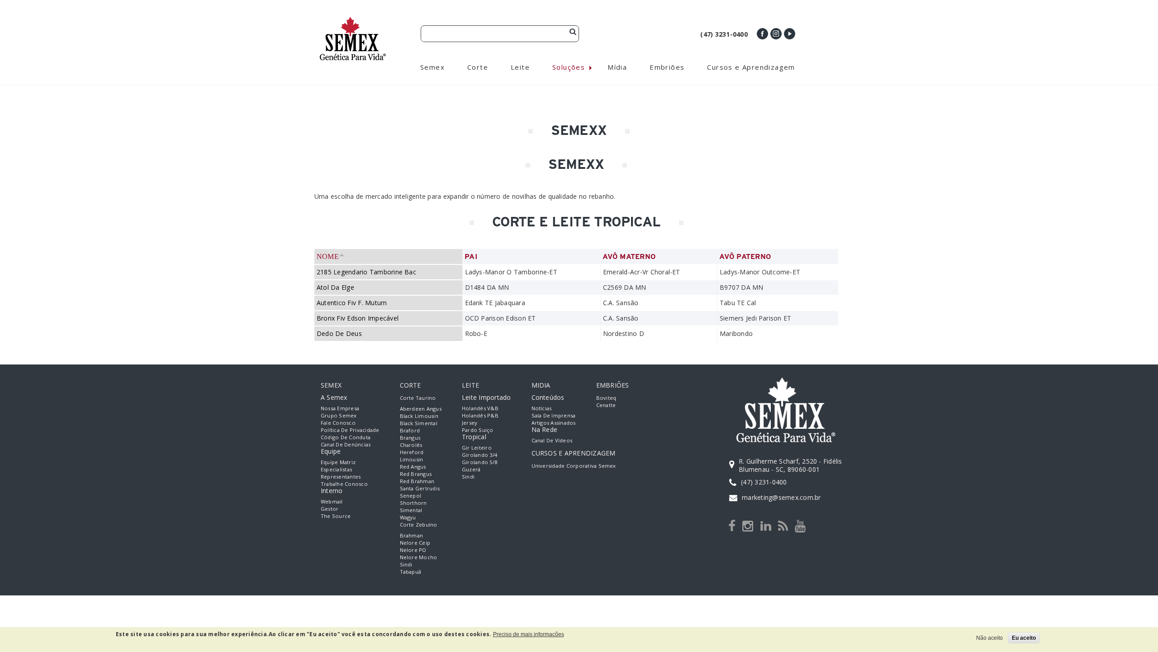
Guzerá (471, 469)
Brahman (411, 535)
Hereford (412, 452)
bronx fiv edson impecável (358, 318)
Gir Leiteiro (477, 447)
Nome (328, 256)
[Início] (353, 20)
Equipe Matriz (338, 462)
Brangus (410, 437)
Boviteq (606, 397)
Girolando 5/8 (479, 462)
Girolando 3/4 (479, 454)
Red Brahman (417, 481)
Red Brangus (416, 473)
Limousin (411, 459)
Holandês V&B (480, 408)
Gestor (329, 508)
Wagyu (408, 517)
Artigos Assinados (554, 422)
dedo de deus (339, 333)
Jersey (469, 422)
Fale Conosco (338, 422)
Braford (410, 430)
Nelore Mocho (418, 557)
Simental (411, 510)
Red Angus (413, 466)
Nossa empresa (340, 408)
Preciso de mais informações (528, 634)
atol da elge (335, 287)
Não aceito (989, 638)
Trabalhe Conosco (344, 483)
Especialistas (336, 469)
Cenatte (606, 405)
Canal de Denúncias (345, 444)
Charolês (411, 444)
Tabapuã (411, 571)
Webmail (332, 501)
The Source (336, 516)
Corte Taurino (418, 397)
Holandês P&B (480, 415)
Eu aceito (1024, 638)
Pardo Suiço (478, 430)
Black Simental (418, 423)
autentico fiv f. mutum (352, 302)
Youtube (789, 33)
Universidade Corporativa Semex (574, 465)
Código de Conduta (345, 437)
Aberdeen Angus (420, 408)
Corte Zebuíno (418, 524)
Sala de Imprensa (554, 415)
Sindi (406, 564)
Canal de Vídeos (552, 440)
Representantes (341, 476)
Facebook (762, 33)
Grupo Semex (339, 415)
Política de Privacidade (350, 430)
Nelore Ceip (415, 542)
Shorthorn (413, 502)
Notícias (542, 408)
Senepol (411, 495)
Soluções (568, 67)
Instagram (776, 33)
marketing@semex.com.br (781, 497)
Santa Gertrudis (420, 488)
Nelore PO (413, 550)
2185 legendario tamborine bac (366, 272)
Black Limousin (419, 415)
